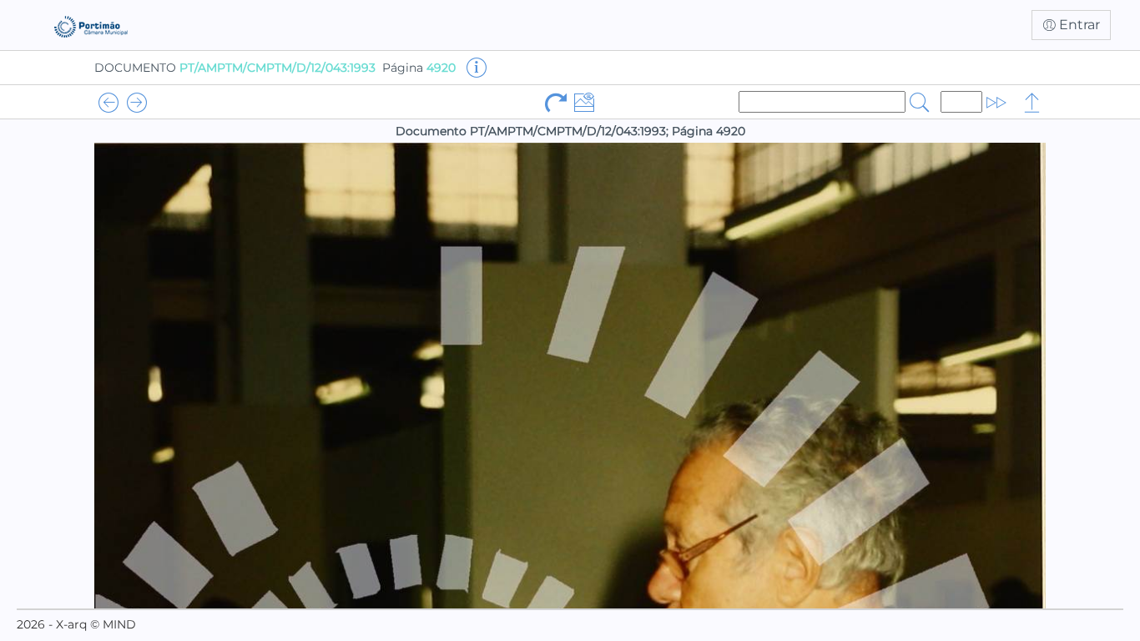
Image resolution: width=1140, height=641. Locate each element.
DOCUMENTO (235, 67)
